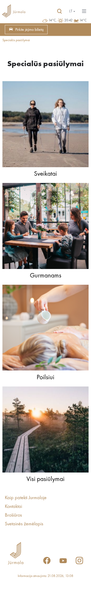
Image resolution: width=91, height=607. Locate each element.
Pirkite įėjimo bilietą (29, 30)
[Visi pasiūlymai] (45, 430)
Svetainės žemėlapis (24, 524)
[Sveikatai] (45, 125)
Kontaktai (13, 506)
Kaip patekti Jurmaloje (26, 498)
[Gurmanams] (45, 227)
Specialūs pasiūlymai (16, 40)
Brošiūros (13, 515)
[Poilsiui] (45, 329)
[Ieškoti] (59, 11)
